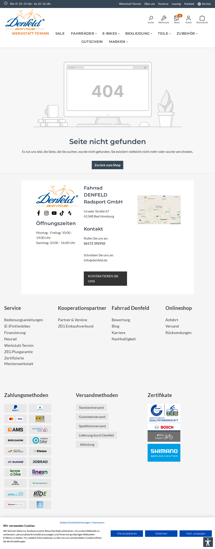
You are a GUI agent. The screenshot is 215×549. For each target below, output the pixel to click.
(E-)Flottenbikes (17, 326)
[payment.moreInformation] (15, 429)
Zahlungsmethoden (26, 395)
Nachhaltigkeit (124, 339)
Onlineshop (178, 308)
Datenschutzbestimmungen (75, 522)
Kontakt (189, 3)
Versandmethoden (97, 395)
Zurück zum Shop (107, 165)
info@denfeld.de (95, 260)
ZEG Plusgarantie (18, 352)
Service (206, 3)
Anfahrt (171, 320)
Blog (115, 326)
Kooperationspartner (82, 308)
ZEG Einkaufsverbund (75, 326)
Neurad (10, 339)
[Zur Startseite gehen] (26, 19)
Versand (172, 326)
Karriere (118, 332)
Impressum (98, 522)
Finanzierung (15, 332)
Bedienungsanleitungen (23, 320)
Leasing (176, 3)
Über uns (149, 3)
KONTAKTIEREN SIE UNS (103, 278)
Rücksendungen (178, 332)
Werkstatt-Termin (130, 3)
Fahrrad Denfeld (130, 308)
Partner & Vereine (72, 320)
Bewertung (121, 320)
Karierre (163, 3)
